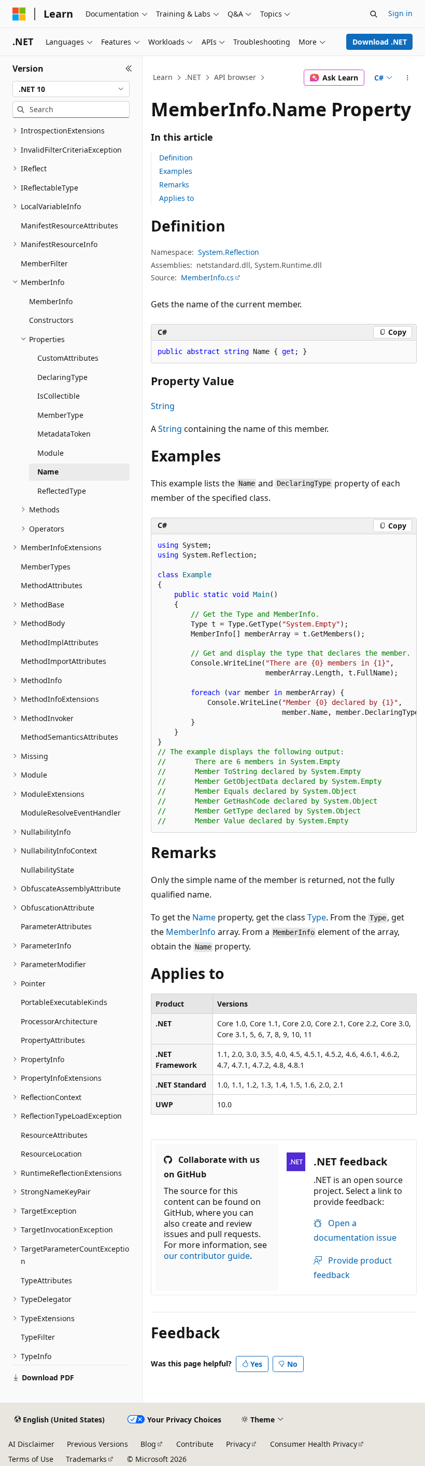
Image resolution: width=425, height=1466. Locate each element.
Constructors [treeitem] (51, 320)
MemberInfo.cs (207, 277)
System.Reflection (228, 252)
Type (316, 917)
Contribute (195, 1444)
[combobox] (71, 89)
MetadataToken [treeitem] (64, 434)
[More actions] (408, 78)
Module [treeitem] (50, 453)
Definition (176, 157)
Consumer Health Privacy (313, 1444)
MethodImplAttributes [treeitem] (59, 642)
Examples (175, 171)
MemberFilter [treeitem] (44, 263)
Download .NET (379, 42)
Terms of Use (30, 1459)
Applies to (176, 198)
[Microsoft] (19, 14)
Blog (148, 1444)
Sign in (400, 13)
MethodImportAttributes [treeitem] (63, 661)
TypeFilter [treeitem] (38, 1337)
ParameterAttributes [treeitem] (56, 926)
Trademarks (86, 1459)
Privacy (238, 1444)
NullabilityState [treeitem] (47, 870)
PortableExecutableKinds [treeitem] (64, 1002)
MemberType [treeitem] (60, 415)
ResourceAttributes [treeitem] (54, 1135)
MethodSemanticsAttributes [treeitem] (69, 737)
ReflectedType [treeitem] (61, 491)
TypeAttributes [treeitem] (46, 1280)
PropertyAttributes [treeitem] (53, 1040)
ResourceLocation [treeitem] (51, 1154)
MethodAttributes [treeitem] (51, 585)
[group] (284, 683)
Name (204, 917)
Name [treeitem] (48, 472)
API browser (235, 77)
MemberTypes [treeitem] (45, 567)
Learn (163, 77)
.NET (193, 77)
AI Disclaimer (31, 1444)
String (163, 406)
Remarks (174, 184)
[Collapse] (129, 68)
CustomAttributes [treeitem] (67, 358)
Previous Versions (97, 1444)
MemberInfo (191, 932)
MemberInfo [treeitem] (51, 301)
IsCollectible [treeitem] (58, 396)
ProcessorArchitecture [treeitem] (59, 1021)
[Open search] (373, 14)
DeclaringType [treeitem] (62, 377)
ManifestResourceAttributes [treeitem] (69, 225)
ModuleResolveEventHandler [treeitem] (71, 813)
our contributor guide (207, 1255)
